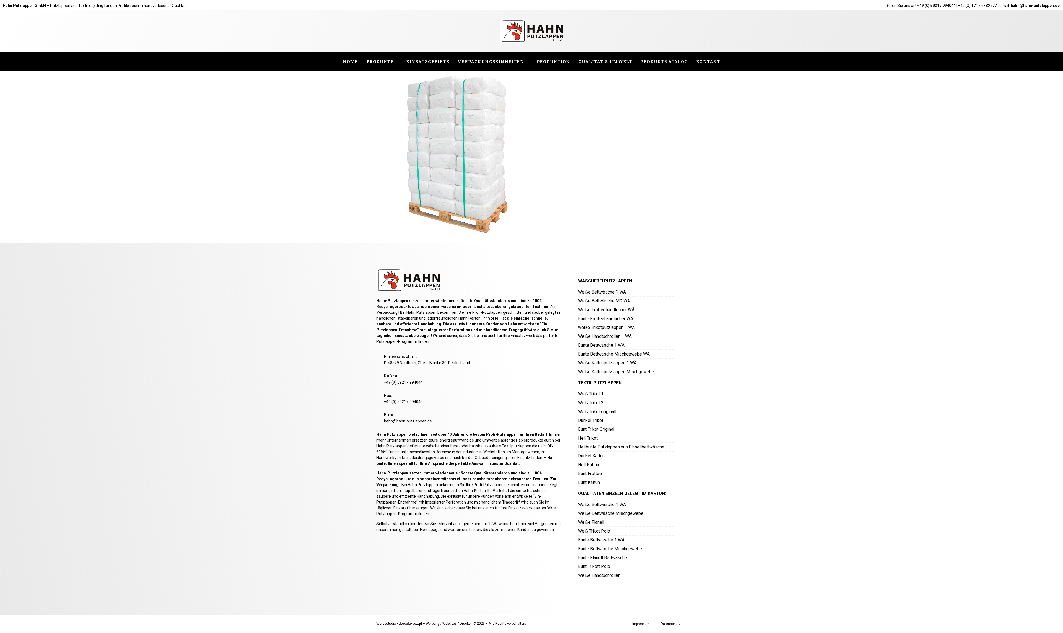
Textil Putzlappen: (600, 382)
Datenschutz (671, 624)
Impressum (641, 624)
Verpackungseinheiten (491, 61)
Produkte (380, 61)
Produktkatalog (664, 61)
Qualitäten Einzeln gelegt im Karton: (622, 493)
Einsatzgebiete (427, 61)
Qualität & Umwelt (605, 61)
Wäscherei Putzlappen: (605, 281)
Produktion (553, 61)
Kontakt (708, 61)
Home (350, 61)
